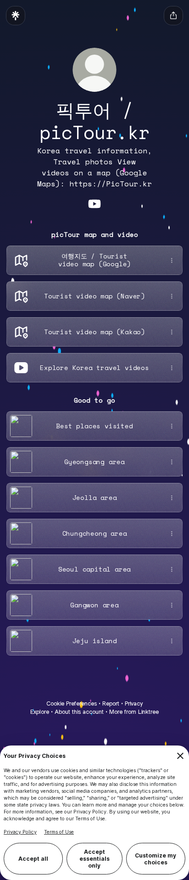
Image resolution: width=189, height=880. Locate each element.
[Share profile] (173, 15)
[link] (94, 204)
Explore (39, 712)
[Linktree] (15, 15)
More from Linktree (134, 712)
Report (110, 703)
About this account (79, 712)
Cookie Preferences (71, 703)
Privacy (134, 703)
